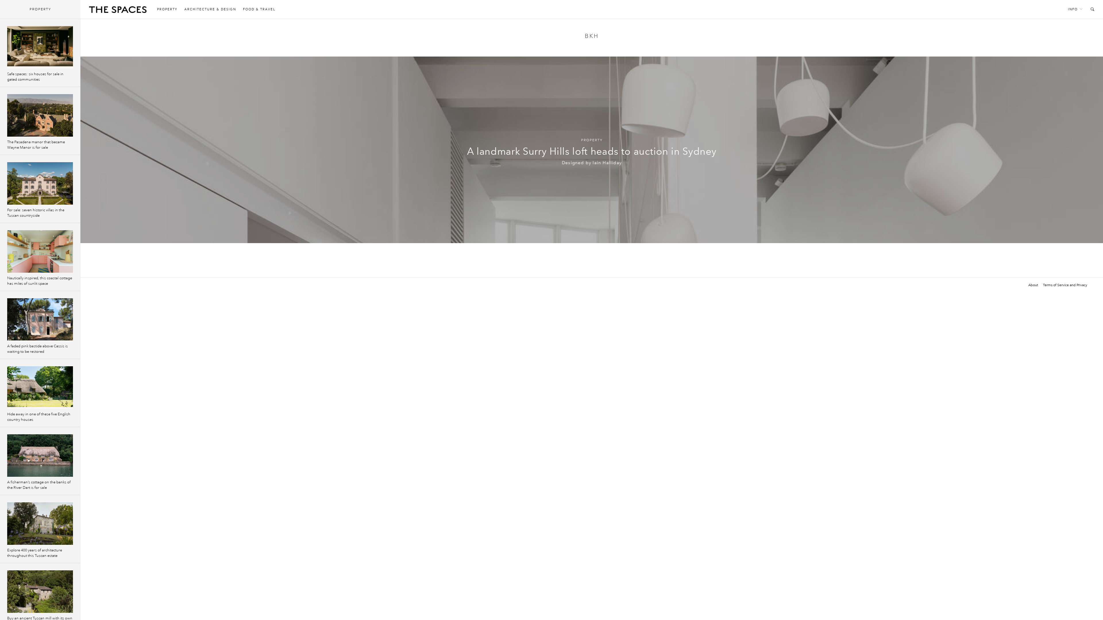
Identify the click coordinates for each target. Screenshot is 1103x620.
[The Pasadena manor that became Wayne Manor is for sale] (40, 115)
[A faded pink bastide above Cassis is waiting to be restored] (40, 319)
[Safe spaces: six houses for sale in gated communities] (40, 47)
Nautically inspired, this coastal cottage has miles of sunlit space (39, 281)
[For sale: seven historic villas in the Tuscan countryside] (40, 183)
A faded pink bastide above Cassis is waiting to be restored (37, 349)
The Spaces (117, 11)
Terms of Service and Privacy (1065, 285)
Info (1073, 9)
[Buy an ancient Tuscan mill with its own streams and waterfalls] (40, 591)
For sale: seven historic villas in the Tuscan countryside (35, 213)
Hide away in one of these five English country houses (38, 417)
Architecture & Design (210, 9)
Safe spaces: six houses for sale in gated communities (35, 77)
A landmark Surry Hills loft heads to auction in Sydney (592, 151)
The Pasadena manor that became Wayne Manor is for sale (36, 145)
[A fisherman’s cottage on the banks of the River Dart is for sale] (40, 455)
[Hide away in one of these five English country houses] (40, 387)
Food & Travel (259, 9)
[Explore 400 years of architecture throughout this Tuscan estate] (40, 523)
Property (167, 9)
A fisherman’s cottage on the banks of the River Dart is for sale (39, 485)
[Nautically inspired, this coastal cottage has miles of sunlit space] (40, 251)
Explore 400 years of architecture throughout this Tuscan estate (34, 553)
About (1033, 285)
